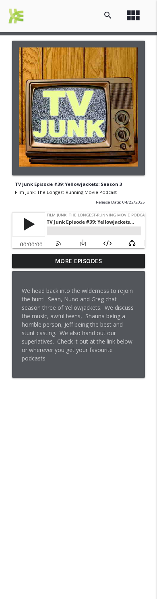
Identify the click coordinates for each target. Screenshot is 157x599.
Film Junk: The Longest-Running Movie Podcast (66, 192)
